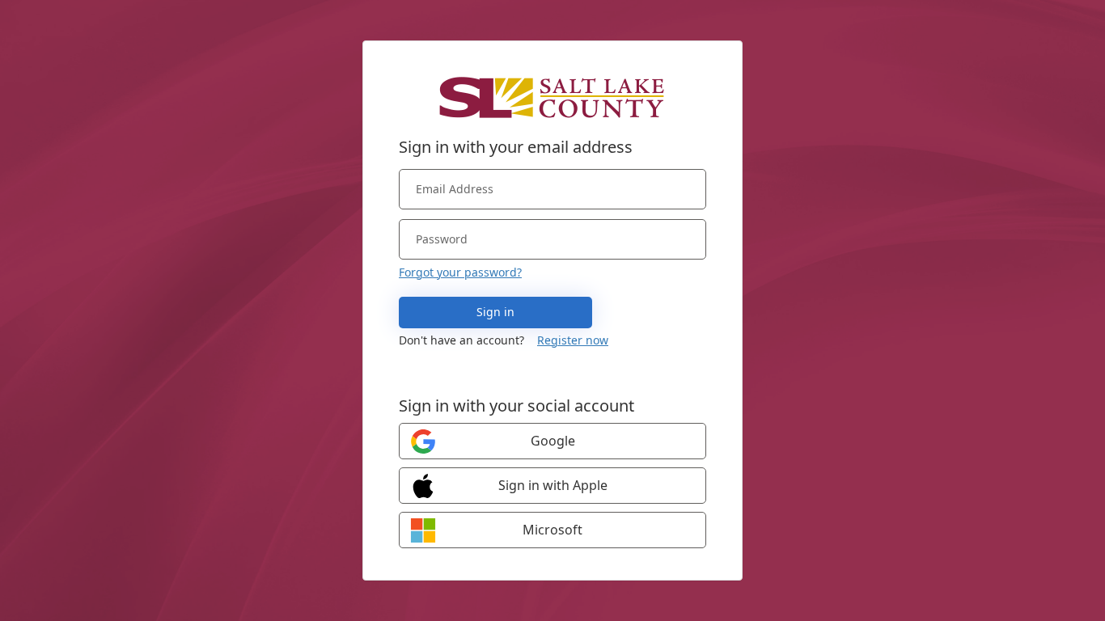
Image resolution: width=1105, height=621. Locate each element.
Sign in (495, 311)
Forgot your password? (460, 272)
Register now (572, 340)
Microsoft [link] (552, 530)
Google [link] (553, 441)
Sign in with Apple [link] (553, 485)
